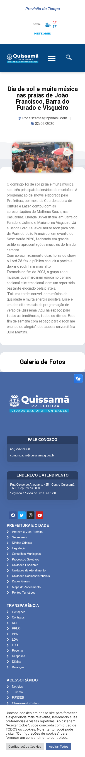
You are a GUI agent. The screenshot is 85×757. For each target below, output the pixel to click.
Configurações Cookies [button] (24, 746)
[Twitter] (22, 515)
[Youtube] (39, 515)
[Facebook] (13, 515)
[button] (52, 58)
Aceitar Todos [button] (58, 746)
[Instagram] (30, 515)
